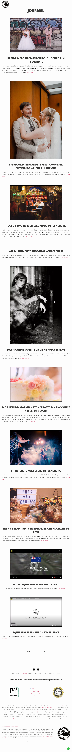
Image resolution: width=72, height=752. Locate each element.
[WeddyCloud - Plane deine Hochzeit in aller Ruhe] (36, 692)
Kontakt (3, 726)
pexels (51, 736)
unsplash (5, 737)
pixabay (46, 736)
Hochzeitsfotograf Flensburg (48, 707)
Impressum (8, 726)
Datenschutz (15, 726)
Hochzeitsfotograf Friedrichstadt (38, 711)
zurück (28, 651)
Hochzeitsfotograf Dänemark (60, 705)
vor (44, 651)
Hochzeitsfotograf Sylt (12, 718)
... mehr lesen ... (30, 72)
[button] (68, 4)
